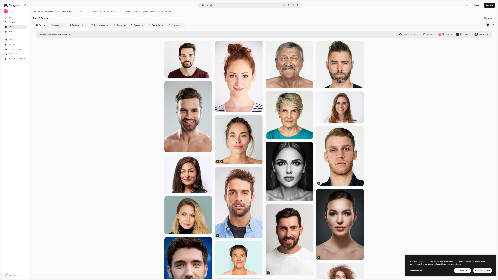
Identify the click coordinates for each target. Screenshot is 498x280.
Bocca (137, 11)
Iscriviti (489, 5)
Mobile (429, 34)
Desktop (409, 34)
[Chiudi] (488, 34)
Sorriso (128, 11)
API (480, 34)
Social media (109, 11)
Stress (145, 11)
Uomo (79, 11)
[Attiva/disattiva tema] (15, 275)
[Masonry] (488, 25)
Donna (87, 11)
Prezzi (467, 5)
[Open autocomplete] (201, 5)
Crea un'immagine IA (45, 11)
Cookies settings (416, 270)
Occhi (120, 11)
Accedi (477, 5)
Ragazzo (97, 11)
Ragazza (155, 11)
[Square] (493, 25)
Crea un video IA (67, 11)
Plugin (466, 34)
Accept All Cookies (483, 270)
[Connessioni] (6, 275)
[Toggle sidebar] (25, 5)
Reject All (462, 270)
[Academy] (10, 275)
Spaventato (166, 11)
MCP (448, 34)
